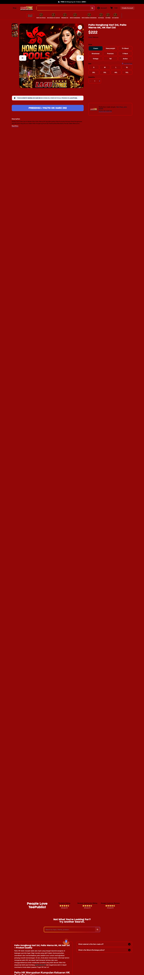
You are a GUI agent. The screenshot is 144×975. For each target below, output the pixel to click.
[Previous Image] (22, 58)
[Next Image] (80, 58)
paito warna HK (40, 965)
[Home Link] (26, 8)
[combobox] (63, 8)
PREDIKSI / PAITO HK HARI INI (48, 107)
